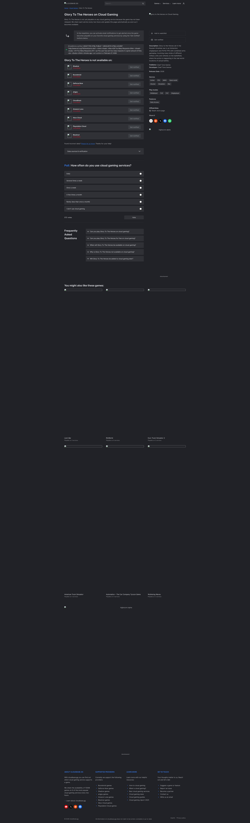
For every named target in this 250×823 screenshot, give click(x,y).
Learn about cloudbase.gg (76, 801)
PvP (167, 93)
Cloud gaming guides (137, 797)
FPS (158, 80)
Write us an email (166, 797)
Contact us (164, 794)
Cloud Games (73, 8)
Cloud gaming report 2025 (139, 800)
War (169, 84)
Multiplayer (154, 93)
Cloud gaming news (136, 794)
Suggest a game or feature (170, 785)
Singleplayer (175, 93)
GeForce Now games (106, 788)
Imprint (173, 818)
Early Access (154, 102)
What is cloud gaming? (137, 788)
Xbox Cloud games (105, 803)
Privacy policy (181, 818)
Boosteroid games (105, 785)
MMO (165, 80)
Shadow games (103, 791)
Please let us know (88, 144)
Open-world (173, 80)
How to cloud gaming (137, 785)
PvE (161, 93)
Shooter (152, 84)
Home (66, 8)
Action (152, 80)
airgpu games (103, 794)
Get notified (134, 67)
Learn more (176, 3)
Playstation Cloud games (107, 806)
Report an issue (166, 788)
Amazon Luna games (106, 797)
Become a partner (167, 791)
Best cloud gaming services (139, 791)
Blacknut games (104, 800)
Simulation (161, 84)
